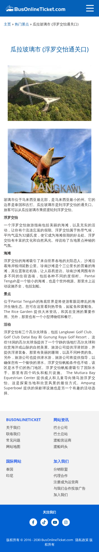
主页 (7, 24)
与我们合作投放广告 (70, 488)
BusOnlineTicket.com (58, 539)
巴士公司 (61, 427)
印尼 (9, 475)
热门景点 (22, 24)
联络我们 (13, 433)
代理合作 (61, 475)
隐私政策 (82, 539)
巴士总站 (61, 433)
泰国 (9, 469)
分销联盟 (61, 469)
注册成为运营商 (66, 481)
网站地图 (13, 446)
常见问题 (13, 440)
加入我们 (61, 494)
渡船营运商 (62, 440)
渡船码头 (61, 446)
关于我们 (13, 427)
